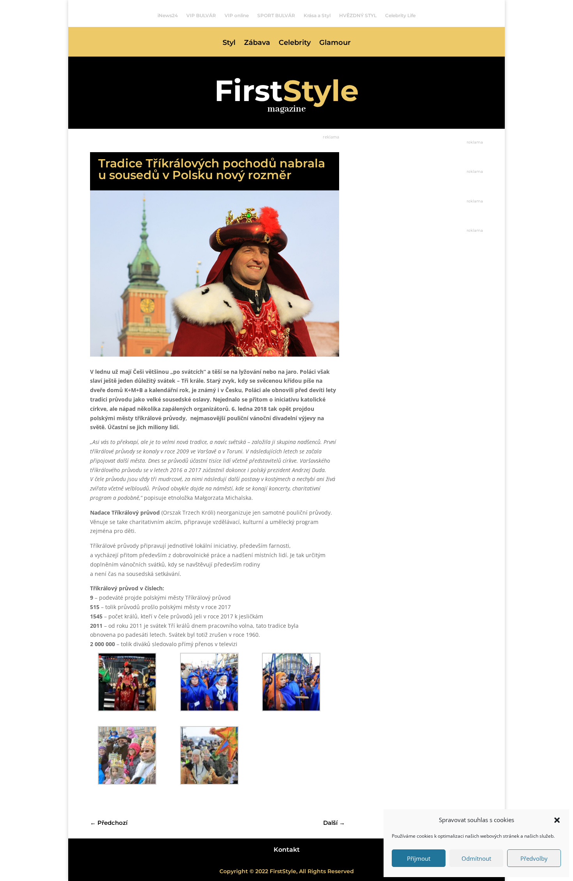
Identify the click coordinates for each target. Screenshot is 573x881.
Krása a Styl (317, 15)
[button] (557, 820)
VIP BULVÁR (201, 15)
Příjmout (418, 858)
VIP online (237, 15)
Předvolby (534, 858)
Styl (229, 43)
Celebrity (295, 43)
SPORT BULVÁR (276, 15)
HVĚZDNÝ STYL (358, 15)
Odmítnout (476, 858)
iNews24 (167, 15)
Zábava (257, 43)
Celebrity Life (400, 15)
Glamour (335, 43)
